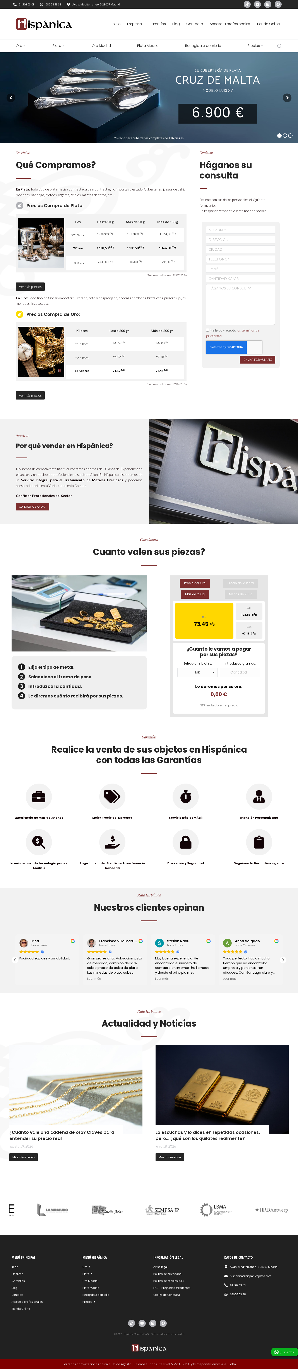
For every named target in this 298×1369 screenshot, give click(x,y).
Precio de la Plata (241, 583)
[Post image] (75, 1089)
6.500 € (77, 115)
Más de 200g (195, 594)
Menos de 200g (240, 594)
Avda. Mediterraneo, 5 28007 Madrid (96, 4)
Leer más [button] (91, 979)
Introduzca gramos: (240, 663)
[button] (291, 516)
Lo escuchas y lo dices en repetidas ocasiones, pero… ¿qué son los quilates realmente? (208, 1135)
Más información (23, 1157)
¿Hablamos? (287, 1352)
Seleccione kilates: (197, 663)
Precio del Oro (195, 583)
